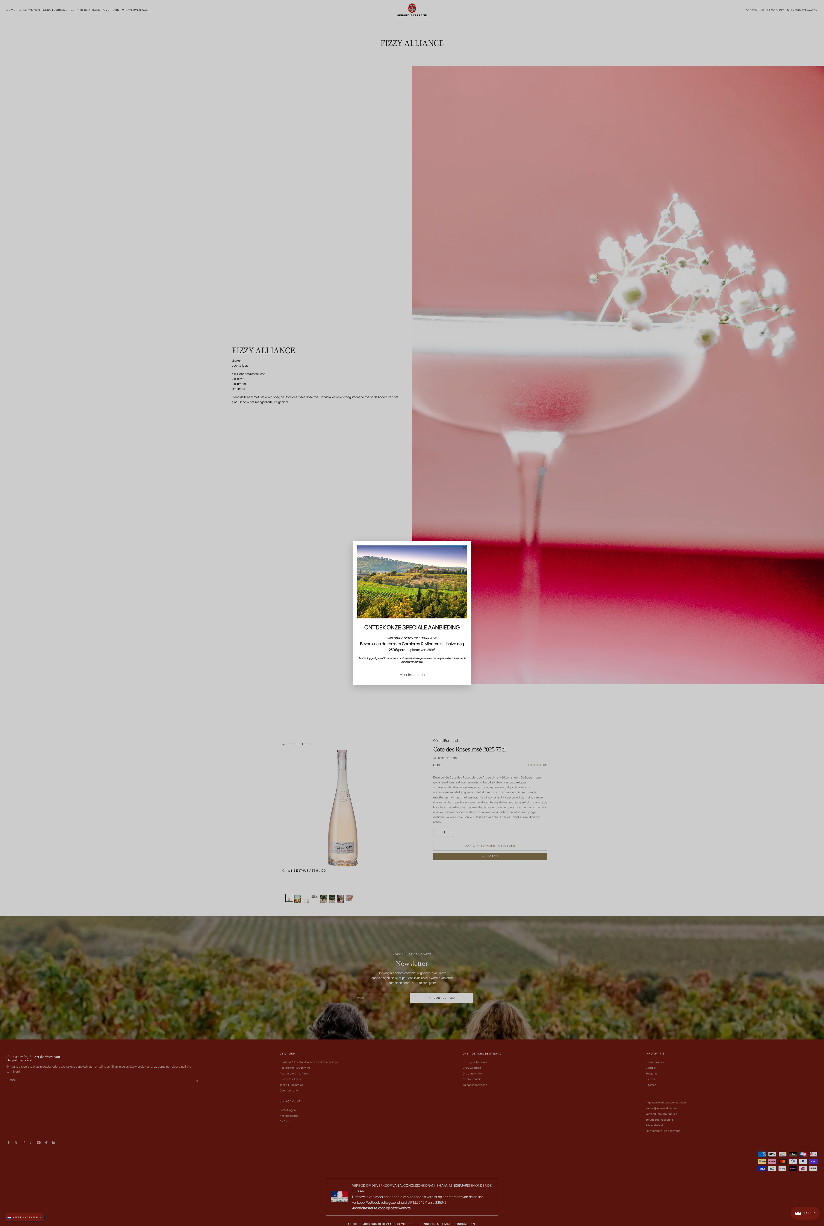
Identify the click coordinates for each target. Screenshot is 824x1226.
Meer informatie (412, 674)
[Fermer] (464, 547)
